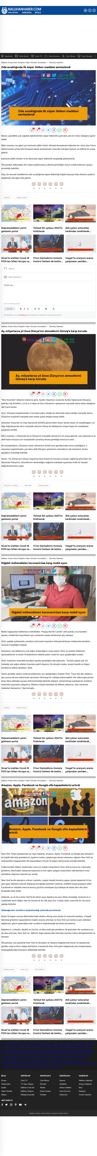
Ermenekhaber (63, 1063)
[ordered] (35, 308)
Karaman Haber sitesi (39, 1057)
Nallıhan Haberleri (85, 1080)
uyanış (36, 1063)
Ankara (10, 1043)
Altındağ (58, 1043)
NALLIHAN (53, 1050)
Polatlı (10, 1050)
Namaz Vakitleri (65, 1087)
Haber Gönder (6, 1091)
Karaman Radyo (42, 1066)
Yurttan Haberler (85, 1094)
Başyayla (4, 1066)
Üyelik (3, 1087)
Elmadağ (10, 1047)
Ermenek (54, 1063)
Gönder (9, 308)
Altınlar (42, 1087)
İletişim (4, 1094)
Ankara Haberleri (85, 1084)
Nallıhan (4, 1043)
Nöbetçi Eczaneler (27, 1094)
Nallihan (4, 1057)
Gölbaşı (31, 1047)
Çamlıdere (83, 1043)
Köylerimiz (63, 1094)
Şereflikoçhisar (33, 1050)
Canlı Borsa (70, 56)
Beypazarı (74, 1043)
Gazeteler (9, 56)
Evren (25, 1047)
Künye (3, 1080)
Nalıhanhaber (65, 1060)
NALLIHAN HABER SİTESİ (68, 1050)
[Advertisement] (48, 34)
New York (24, 969)
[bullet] (39, 308)
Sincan (24, 1050)
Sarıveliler (91, 1063)
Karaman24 (21, 1060)
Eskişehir (21, 1043)
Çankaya (91, 1043)
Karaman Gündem (56, 1057)
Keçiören (71, 1047)
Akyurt (51, 1043)
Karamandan (68, 1057)
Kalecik (64, 1047)
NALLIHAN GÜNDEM (65, 1053)
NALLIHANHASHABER (82, 1053)
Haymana (44, 1047)
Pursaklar (17, 1050)
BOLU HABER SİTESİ (15, 1053)
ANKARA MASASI (49, 1053)
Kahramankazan (55, 1047)
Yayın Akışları (87, 56)
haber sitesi (29, 1043)
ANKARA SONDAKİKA (32, 1053)
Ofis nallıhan (39, 969)
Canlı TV (38, 56)
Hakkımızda (5, 1084)
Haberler (76, 1057)
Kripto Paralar (45, 1091)
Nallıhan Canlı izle (27, 1087)
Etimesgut (19, 1047)
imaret (25, 1063)
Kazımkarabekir (81, 1063)
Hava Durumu (54, 56)
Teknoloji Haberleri (56, 62)
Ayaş (64, 1043)
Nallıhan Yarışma (27, 1091)
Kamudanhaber (16, 1063)
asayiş (30, 1063)
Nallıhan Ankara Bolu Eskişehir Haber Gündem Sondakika (23, 62)
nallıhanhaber (21, 197)
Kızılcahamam (81, 1047)
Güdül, (37, 1047)
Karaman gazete (55, 1066)
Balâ (68, 1043)
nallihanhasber (13, 1057)
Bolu (15, 1043)
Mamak (90, 1047)
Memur (73, 1060)
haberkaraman (44, 1063)
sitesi (46, 1043)
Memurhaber (82, 1060)
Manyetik (28, 485)
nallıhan (7, 197)
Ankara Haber (25, 1057)
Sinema (62, 1080)
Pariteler (43, 1094)
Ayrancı (72, 1063)
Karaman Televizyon (28, 1066)
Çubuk (4, 1047)
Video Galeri (24, 56)
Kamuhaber (5, 1063)
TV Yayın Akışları (27, 1084)
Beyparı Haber (47, 1060)
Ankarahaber (39, 1043)
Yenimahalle (44, 1050)
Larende (13, 1060)
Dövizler (43, 1084)
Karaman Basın (14, 1066)
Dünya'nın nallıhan (11, 485)
